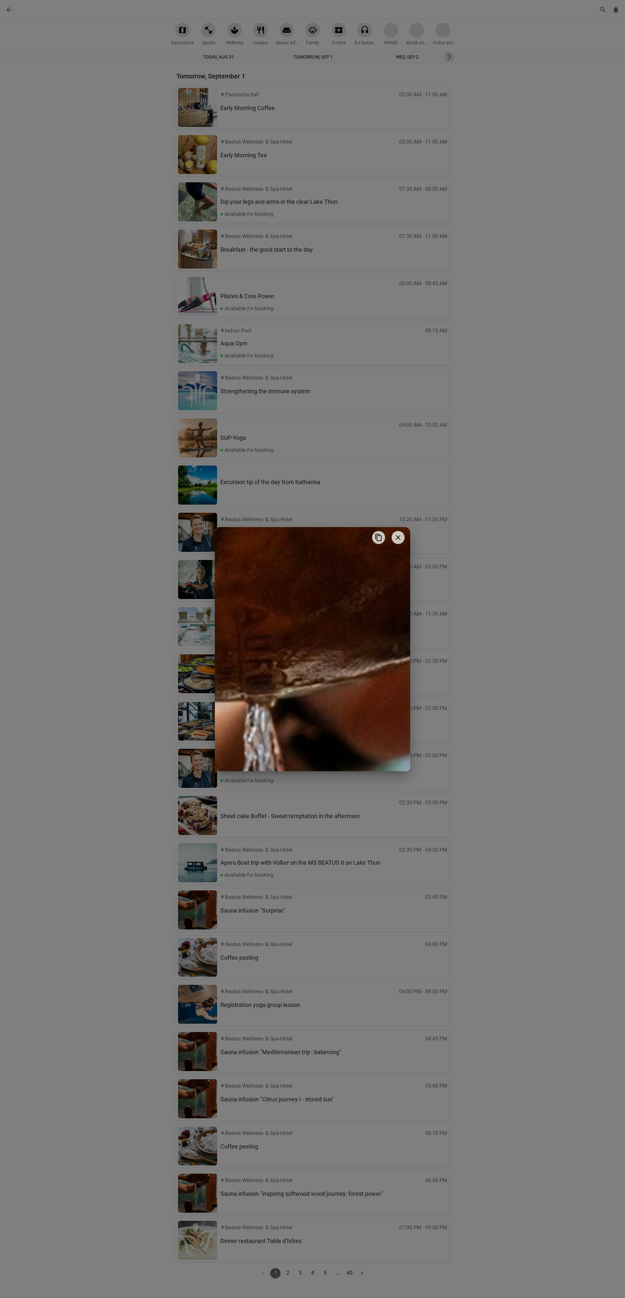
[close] (398, 537)
